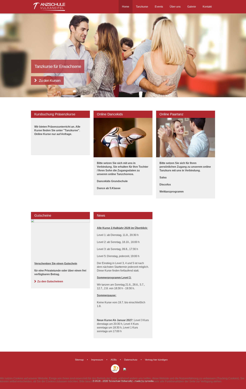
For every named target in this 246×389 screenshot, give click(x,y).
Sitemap (79, 359)
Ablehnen (20, 384)
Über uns (175, 6)
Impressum (97, 359)
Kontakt (207, 6)
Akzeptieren (7, 384)
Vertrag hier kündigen (156, 359)
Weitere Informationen (13, 387)
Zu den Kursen (49, 80)
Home (125, 6)
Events (159, 6)
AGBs (114, 359)
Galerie (191, 6)
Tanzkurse (142, 6)
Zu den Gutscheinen (50, 281)
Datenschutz (130, 359)
